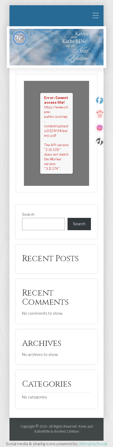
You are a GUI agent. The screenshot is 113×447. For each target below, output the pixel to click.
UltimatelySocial (93, 443)
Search (28, 214)
